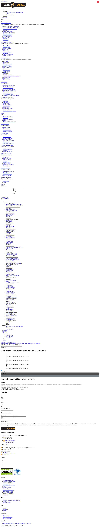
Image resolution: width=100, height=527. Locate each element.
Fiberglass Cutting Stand (8, 164)
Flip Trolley (5, 73)
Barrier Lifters (6, 37)
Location (5, 331)
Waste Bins (5, 72)
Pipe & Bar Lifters (7, 48)
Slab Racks (5, 101)
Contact (5, 16)
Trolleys (5, 150)
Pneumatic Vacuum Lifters (9, 85)
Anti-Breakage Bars (7, 174)
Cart (4, 338)
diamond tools (16, 343)
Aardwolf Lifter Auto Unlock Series (11, 26)
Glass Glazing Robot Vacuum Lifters (11, 95)
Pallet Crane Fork (7, 55)
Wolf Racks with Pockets (8, 140)
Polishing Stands (6, 162)
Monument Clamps (7, 35)
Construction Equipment (6, 177)
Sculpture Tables (6, 163)
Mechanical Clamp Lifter (6, 23)
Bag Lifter (5, 53)
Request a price (4, 421)
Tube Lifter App (9, 335)
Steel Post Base (6, 106)
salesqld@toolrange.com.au (9, 453)
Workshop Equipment (5, 57)
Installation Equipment (5, 168)
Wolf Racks (5, 141)
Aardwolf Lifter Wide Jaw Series (10, 29)
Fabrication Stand (7, 159)
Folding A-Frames (7, 139)
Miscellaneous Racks (7, 108)
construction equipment (8, 493)
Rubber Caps (6, 107)
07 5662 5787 (5, 454)
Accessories (5, 40)
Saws (4, 182)
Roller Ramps (6, 172)
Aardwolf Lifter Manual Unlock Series (11, 27)
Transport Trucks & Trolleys (7, 145)
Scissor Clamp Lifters (8, 31)
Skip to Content (4, 1)
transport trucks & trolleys (8, 490)
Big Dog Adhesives (7, 175)
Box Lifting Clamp (7, 52)
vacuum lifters (6, 483)
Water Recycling (6, 77)
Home (2, 343)
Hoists (4, 120)
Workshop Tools (6, 70)
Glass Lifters (6, 30)
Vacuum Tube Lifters (7, 92)
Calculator (8, 337)
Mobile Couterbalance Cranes (9, 121)
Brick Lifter (5, 50)
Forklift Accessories (7, 131)
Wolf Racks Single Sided (8, 143)
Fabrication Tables (7, 158)
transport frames (6, 488)
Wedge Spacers (6, 71)
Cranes (2, 113)
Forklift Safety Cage (7, 130)
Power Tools (6, 78)
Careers (7, 13)
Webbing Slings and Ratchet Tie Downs (11, 76)
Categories (5, 509)
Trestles (5, 160)
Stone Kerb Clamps (7, 36)
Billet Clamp (6, 38)
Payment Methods (7, 518)
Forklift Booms (6, 127)
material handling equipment (9, 481)
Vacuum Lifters (4, 82)
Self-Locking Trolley (7, 149)
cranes (4, 486)
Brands (4, 510)
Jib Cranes (5, 118)
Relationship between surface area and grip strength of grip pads (17, 523)
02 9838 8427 (4, 342)
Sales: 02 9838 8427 (9, 442)
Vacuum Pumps (6, 65)
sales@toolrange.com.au (10, 440)
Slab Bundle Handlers (8, 54)
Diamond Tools (6, 79)
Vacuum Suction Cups (8, 94)
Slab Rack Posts (6, 102)
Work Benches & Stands (6, 153)
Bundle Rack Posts (7, 104)
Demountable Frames (7, 138)
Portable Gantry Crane (8, 116)
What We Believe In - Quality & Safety (14, 12)
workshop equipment (8, 343)
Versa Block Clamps (7, 33)
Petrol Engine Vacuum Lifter (9, 90)
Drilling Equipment (7, 63)
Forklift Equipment (5, 124)
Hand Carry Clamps (7, 66)
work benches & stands (8, 491)
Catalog (5, 17)
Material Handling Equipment (7, 42)
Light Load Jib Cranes (8, 119)
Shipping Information (7, 517)
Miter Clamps (6, 62)
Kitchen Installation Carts (8, 171)
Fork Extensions (6, 128)
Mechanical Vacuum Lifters (9, 89)
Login (4, 340)
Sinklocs (5, 68)
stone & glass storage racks (9, 485)
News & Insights (9, 14)
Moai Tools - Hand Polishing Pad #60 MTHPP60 (29, 343)
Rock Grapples (6, 47)
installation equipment (8, 492)
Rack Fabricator (9, 336)
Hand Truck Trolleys (7, 151)
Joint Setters (5, 61)
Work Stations (6, 165)
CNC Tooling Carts (7, 74)
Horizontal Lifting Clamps (9, 32)
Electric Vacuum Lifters (8, 88)
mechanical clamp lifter (8, 480)
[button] (2, 19)
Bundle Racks (6, 103)
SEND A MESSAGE (11, 342)
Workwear (3, 184)
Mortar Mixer (6, 181)
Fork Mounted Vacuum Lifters (9, 91)
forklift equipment (7, 487)
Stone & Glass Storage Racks (7, 97)
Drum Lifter (5, 49)
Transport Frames (4, 133)
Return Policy (6, 515)
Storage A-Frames (7, 109)
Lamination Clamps (7, 67)
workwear (5, 494)
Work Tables (6, 157)
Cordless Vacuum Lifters (8, 86)
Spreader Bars (6, 45)
